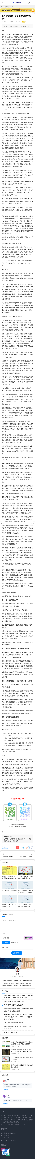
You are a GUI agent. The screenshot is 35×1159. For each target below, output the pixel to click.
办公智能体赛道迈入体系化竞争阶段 (14, 1001)
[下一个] (33, 524)
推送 (24, 21)
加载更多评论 (16, 953)
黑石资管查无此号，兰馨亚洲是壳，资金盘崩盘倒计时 (17, 985)
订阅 (24, 1124)
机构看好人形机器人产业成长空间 (13, 1005)
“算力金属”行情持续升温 (10, 1032)
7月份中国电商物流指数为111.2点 (13, 1023)
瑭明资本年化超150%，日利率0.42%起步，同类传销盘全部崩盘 (18, 1028)
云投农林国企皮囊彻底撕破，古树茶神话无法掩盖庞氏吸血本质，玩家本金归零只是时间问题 (18, 997)
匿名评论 (15, 942)
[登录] (28, 2)
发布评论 (5, 942)
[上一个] (1, 524)
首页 (2, 7)
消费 (6, 7)
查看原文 (6, 1090)
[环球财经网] (17, 4)
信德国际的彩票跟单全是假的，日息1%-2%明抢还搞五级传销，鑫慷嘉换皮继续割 (18, 1010)
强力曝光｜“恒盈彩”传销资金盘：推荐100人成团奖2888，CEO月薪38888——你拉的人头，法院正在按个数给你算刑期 (18, 1017)
